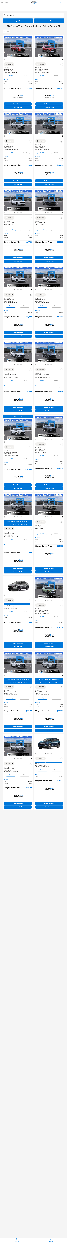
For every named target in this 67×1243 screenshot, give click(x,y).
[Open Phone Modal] (60, 2)
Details (25, 75)
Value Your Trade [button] (18, 107)
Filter (50, 20)
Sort (19, 20)
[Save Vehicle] (30, 64)
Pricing (11, 75)
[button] (31, 59)
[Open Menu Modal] (2, 2)
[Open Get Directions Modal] (65, 2)
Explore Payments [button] (18, 104)
